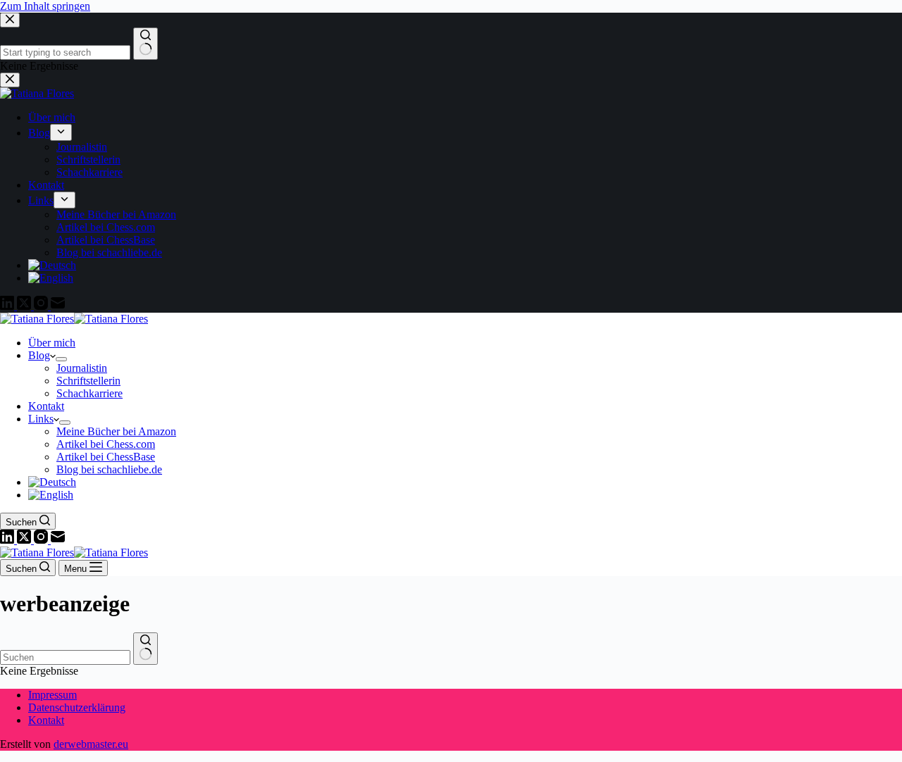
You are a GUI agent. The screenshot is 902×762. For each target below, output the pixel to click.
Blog (39, 355)
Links (41, 419)
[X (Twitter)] (25, 540)
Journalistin (81, 368)
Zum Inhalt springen (45, 6)
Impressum (52, 695)
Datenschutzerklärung (76, 707)
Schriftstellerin (88, 381)
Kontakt (46, 406)
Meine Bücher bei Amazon (116, 431)
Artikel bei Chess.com (105, 444)
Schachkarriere (89, 393)
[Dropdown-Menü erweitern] (61, 359)
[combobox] (65, 657)
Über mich (51, 343)
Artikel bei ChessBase (105, 457)
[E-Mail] (58, 540)
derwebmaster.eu (91, 744)
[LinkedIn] (8, 540)
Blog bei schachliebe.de (109, 469)
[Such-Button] (145, 648)
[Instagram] (42, 540)
